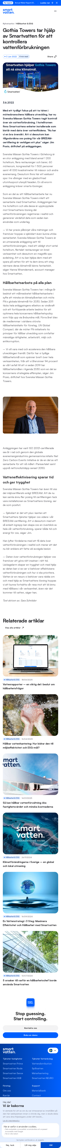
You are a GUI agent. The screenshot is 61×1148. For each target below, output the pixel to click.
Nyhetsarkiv (8, 23)
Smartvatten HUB (12, 1078)
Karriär (6, 1095)
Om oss (7, 1090)
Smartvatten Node (12, 1068)
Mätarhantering (40, 1073)
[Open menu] (55, 11)
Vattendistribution (42, 1063)
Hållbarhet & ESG (24, 23)
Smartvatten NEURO (42, 1078)
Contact (36, 1095)
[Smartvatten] (8, 11)
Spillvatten (37, 1068)
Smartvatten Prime (13, 1063)
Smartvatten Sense (13, 1073)
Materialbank (39, 1090)
